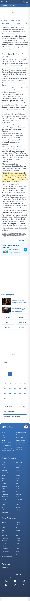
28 (15, 394)
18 (15, 384)
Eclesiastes (19, 462)
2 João (17, 546)
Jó (2, 507)
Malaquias (19, 510)
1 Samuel (4, 483)
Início (3, 432)
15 (25, 379)
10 (25, 374)
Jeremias (18, 470)
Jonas (17, 491)
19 (20, 384)
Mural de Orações (21, 432)
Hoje (3, 435)
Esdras (4, 499)
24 (20, 389)
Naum (17, 496)
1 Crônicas (5, 494)
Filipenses (5, 548)
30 (25, 394)
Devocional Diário (7, 445)
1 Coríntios (5, 538)
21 (5, 389)
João (3, 530)
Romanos (4, 535)
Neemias (4, 502)
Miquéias (18, 494)
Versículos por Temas (8, 450)
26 (5, 394)
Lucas (3, 527)
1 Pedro (18, 538)
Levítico (4, 467)
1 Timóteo (18, 522)
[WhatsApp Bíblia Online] (23, 581)
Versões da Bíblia (7, 443)
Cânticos (18, 465)
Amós (17, 486)
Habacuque (19, 499)
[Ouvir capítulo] (27, 5)
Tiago (17, 535)
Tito (17, 527)
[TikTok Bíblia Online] (15, 585)
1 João (17, 543)
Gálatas (4, 543)
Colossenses (5, 551)
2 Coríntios (5, 540)
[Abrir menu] (27, 1)
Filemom (18, 530)
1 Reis (3, 489)
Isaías (17, 467)
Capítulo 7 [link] (18, 20)
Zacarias (18, 507)
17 (10, 384)
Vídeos (17, 435)
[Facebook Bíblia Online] (6, 585)
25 (25, 389)
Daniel (17, 478)
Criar (20, 24)
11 (5, 379)
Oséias (17, 481)
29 (20, 394)
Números (4, 470)
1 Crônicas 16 (22, 322)
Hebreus (18, 533)
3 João (17, 548)
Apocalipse (19, 554)
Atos (3, 533)
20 (25, 384)
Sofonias (18, 502)
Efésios (4, 546)
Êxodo (3, 465)
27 (10, 394)
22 (10, 389)
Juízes (3, 478)
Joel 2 (7, 322)
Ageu (17, 504)
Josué (3, 475)
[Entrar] (18, 1)
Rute (3, 481)
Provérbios (5, 512)
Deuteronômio (6, 473)
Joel (17, 483)
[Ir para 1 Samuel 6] (3, 240)
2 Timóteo (18, 525)
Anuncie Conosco (20, 440)
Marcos (4, 525)
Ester (3, 504)
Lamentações (19, 473)
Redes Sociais (19, 437)
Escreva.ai (5, 567)
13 (15, 379)
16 (5, 384)
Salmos (4, 510)
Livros (5, 20)
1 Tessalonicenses (7, 554)
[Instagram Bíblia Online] (6, 581)
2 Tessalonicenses (7, 556)
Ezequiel (18, 475)
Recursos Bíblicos (7, 448)
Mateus (4, 522)
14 (20, 379)
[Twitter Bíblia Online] (23, 585)
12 (10, 379)
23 (15, 389)
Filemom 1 (22, 317)
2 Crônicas (5, 496)
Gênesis (4, 462)
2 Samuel (4, 486)
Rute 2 (8, 317)
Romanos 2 (22, 327)
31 (5, 399)
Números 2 (8, 327)
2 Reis (3, 491)
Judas (17, 551)
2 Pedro (18, 540)
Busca (3, 440)
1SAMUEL (11, 20)
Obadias (18, 489)
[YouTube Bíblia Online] (15, 581)
